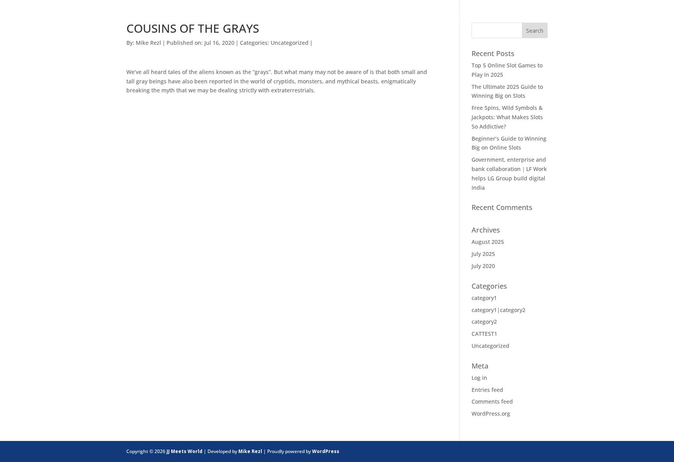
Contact (602, 17)
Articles (550, 17)
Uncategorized (290, 42)
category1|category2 (498, 310)
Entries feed (487, 389)
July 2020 (483, 266)
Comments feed (492, 401)
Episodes (418, 17)
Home (374, 17)
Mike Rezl (148, 42)
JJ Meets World (184, 451)
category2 (484, 321)
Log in (479, 377)
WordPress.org (491, 413)
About (464, 17)
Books (505, 17)
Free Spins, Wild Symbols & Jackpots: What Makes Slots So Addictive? (507, 117)
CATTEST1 (484, 333)
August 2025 (488, 241)
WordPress (325, 451)
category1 (484, 298)
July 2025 (483, 253)
